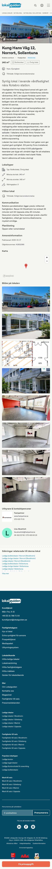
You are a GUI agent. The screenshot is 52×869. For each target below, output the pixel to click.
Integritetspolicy (25, 843)
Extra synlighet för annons (14, 635)
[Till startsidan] (12, 6)
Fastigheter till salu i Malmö (13, 744)
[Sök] (35, 5)
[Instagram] (33, 827)
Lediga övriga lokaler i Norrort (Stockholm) (18, 558)
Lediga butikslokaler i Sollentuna (15, 563)
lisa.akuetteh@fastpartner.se (24, 532)
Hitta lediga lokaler (10, 659)
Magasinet (7, 695)
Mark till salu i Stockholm (12, 781)
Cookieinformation (39, 843)
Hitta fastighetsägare (12, 667)
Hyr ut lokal (7, 631)
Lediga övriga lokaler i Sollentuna (15, 566)
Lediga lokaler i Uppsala (11, 726)
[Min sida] (42, 5)
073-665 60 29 (31, 535)
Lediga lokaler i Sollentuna (12, 569)
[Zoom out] (47, 261)
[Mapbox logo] (8, 275)
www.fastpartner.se (21, 516)
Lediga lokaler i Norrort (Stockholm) (16, 561)
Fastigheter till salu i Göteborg (14, 741)
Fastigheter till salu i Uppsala (13, 748)
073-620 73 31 (19, 519)
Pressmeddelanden (11, 703)
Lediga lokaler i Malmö (11, 723)
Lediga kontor (7, 759)
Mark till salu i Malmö (10, 788)
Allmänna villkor (12, 843)
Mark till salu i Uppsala (11, 791)
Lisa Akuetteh (20, 529)
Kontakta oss (8, 691)
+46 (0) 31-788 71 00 (11, 615)
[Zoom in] (47, 257)
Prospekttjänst (9, 639)
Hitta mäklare (8, 671)
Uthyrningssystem (10, 647)
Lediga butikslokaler (10, 770)
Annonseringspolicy (26, 848)
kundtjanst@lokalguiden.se (14, 619)
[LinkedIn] (19, 827)
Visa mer (5, 573)
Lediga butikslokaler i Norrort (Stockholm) (18, 556)
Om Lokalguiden (9, 687)
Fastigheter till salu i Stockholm (14, 738)
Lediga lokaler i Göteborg (12, 719)
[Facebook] (26, 827)
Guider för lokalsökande (13, 675)
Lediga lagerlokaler (10, 763)
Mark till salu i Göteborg (11, 784)
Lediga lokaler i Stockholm (12, 716)
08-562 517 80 (19, 535)
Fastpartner (19, 513)
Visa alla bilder (11, 39)
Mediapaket (7, 643)
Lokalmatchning (9, 663)
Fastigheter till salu (11, 699)
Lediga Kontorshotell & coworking (15, 766)
